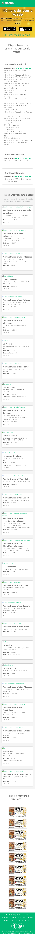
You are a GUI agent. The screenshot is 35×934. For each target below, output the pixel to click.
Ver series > (6, 222)
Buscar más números (17, 34)
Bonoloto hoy (25, 917)
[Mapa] (16, 207)
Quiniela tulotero (24, 920)
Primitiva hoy (9, 920)
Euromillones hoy (10, 917)
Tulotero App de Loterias (17, 914)
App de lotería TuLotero (23, 68)
